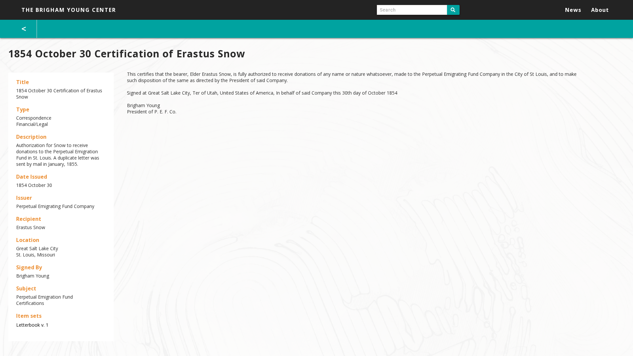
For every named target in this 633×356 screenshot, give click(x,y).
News (573, 10)
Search (453, 10)
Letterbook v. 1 (32, 325)
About (600, 10)
